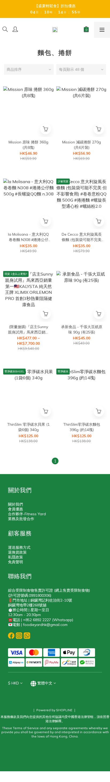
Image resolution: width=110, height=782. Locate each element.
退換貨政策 (17, 552)
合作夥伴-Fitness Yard (27, 514)
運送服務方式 (19, 547)
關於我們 (15, 504)
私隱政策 (15, 557)
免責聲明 (15, 561)
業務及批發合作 (21, 518)
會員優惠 (15, 509)
